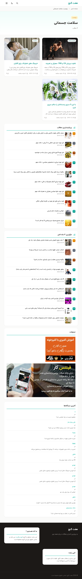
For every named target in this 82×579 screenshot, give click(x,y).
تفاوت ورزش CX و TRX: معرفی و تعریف (61, 63)
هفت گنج (73, 529)
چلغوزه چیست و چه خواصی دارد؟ (65, 417)
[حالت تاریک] (11, 3)
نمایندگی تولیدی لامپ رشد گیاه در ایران (52, 299)
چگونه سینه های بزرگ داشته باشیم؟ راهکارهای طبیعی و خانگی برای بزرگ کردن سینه (39, 172)
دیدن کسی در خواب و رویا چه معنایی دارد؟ (63, 514)
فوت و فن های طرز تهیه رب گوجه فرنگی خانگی (50, 201)
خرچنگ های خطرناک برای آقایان (26, 63)
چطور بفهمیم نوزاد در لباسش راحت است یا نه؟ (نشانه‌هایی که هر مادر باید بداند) (40, 269)
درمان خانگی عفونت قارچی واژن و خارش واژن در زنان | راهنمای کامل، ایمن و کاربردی (39, 133)
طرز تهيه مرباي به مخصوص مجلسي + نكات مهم (50, 162)
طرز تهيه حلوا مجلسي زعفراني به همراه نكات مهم (49, 191)
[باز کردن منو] (6, 3)
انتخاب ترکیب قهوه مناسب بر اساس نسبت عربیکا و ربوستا (46, 250)
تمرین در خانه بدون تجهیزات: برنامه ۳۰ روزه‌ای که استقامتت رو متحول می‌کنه (53, 449)
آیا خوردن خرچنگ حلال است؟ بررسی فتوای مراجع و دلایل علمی (57, 471)
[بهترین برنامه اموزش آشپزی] (41, 349)
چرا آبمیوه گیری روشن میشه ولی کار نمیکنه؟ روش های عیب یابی (44, 308)
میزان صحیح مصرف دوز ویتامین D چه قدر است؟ (49, 221)
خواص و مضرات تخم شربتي (55, 211)
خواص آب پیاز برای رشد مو (67, 492)
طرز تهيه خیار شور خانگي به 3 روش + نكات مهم (50, 143)
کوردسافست (19, 537)
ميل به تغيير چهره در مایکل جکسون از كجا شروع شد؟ (59, 439)
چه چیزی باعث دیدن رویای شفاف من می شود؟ (61, 428)
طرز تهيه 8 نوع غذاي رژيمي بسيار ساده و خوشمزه (49, 153)
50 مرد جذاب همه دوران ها (67, 460)
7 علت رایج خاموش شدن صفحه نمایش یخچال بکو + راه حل (46, 240)
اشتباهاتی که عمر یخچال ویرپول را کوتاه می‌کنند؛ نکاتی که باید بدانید (43, 289)
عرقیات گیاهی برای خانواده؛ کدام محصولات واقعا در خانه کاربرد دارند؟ (43, 318)
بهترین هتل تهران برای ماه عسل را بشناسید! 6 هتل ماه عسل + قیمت (55, 503)
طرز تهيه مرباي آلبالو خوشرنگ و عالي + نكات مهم (49, 182)
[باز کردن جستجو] (17, 3)
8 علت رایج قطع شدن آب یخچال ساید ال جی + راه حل (48, 279)
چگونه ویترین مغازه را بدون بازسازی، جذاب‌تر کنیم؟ (49, 260)
